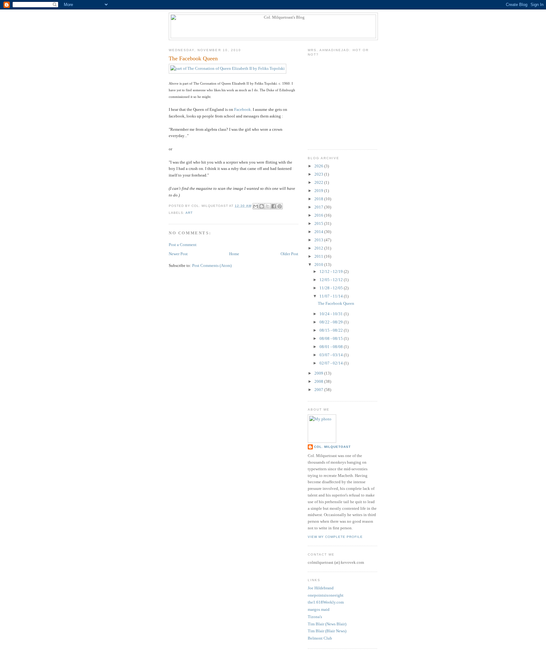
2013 (319, 240)
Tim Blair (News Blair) (327, 624)
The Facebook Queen (336, 303)
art (189, 212)
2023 (319, 174)
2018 (319, 198)
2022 (319, 182)
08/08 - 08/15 (331, 338)
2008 (319, 381)
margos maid (319, 609)
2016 (319, 215)
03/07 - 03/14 (331, 354)
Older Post (289, 253)
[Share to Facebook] (273, 206)
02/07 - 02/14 (331, 363)
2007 (319, 389)
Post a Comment (183, 244)
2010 (319, 264)
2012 (319, 248)
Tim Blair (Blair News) (327, 631)
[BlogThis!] (261, 206)
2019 (319, 190)
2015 (319, 223)
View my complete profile (335, 537)
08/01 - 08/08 (331, 346)
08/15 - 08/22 (331, 330)
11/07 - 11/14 (331, 296)
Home (234, 253)
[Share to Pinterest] (279, 206)
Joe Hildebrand (321, 588)
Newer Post (178, 253)
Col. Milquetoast (332, 446)
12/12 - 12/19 (331, 271)
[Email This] (255, 206)
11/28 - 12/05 (331, 288)
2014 (319, 231)
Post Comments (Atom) (212, 265)
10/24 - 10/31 (331, 313)
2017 (319, 207)
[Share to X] (267, 206)
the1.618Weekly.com (326, 602)
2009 (319, 373)
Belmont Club (320, 638)
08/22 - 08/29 (331, 322)
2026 (319, 166)
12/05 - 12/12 (331, 279)
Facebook (242, 109)
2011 (319, 256)
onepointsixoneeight (325, 595)
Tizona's (315, 616)
